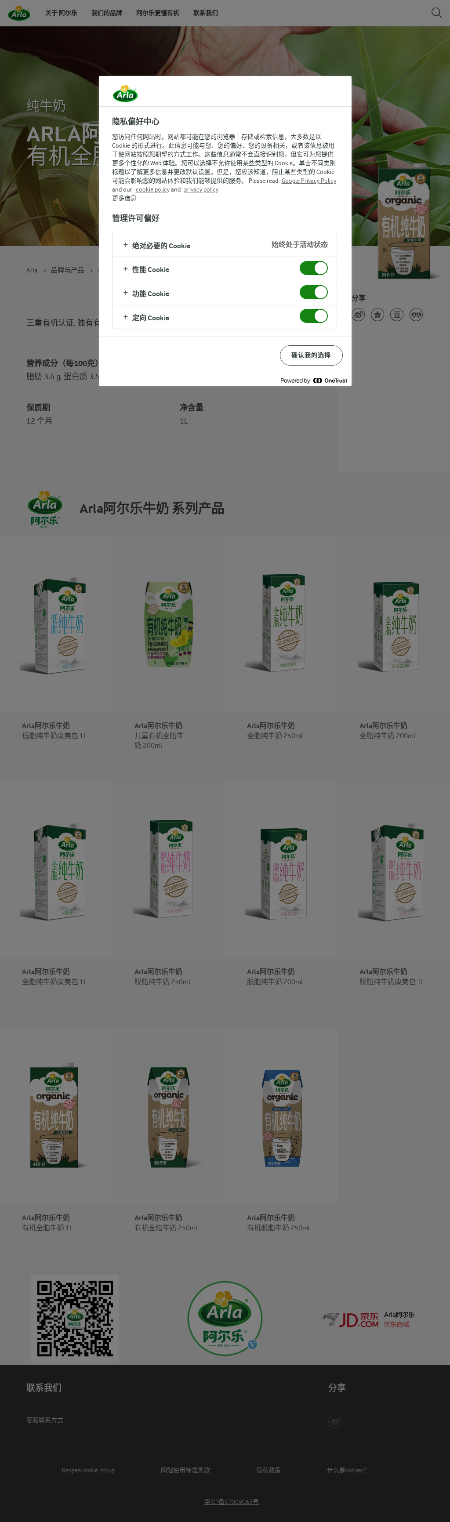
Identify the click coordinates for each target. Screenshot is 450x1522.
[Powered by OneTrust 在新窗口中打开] (313, 380)
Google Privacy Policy (309, 180)
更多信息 (124, 198)
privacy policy (201, 189)
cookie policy (153, 189)
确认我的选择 (311, 355)
